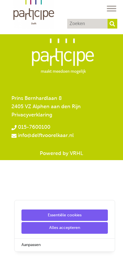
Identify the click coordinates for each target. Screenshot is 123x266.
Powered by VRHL (61, 153)
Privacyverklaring (31, 115)
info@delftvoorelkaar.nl (46, 135)
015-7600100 (33, 127)
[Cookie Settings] (6, 257)
